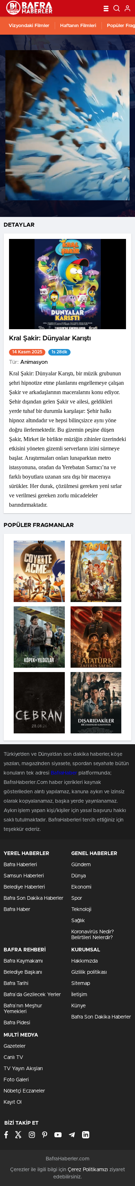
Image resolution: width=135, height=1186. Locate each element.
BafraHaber (64, 773)
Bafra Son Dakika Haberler (33, 898)
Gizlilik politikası (89, 972)
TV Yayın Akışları (23, 1068)
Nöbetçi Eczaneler (24, 1091)
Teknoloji (81, 909)
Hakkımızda (84, 961)
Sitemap (80, 983)
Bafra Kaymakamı (23, 961)
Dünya (78, 875)
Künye (78, 1005)
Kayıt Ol (13, 1102)
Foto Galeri (16, 1079)
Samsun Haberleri (24, 875)
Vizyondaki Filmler (29, 25)
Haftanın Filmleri (78, 25)
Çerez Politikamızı (88, 1169)
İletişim (79, 994)
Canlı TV (13, 1057)
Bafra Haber (17, 909)
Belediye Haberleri (24, 887)
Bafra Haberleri (20, 864)
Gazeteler (15, 1046)
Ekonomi (81, 887)
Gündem (81, 864)
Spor (76, 898)
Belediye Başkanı (23, 972)
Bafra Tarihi (16, 983)
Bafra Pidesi (17, 1022)
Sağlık (78, 920)
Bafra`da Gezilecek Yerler (32, 994)
